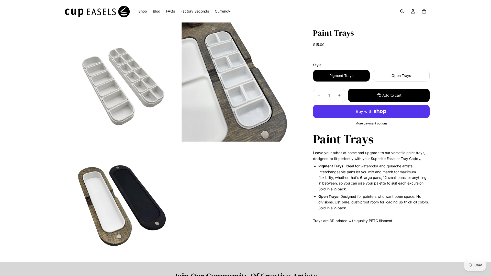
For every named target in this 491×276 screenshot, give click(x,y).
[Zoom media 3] (121, 202)
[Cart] (424, 11)
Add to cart (391, 95)
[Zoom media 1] (121, 82)
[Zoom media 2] (241, 82)
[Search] (402, 11)
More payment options (371, 123)
